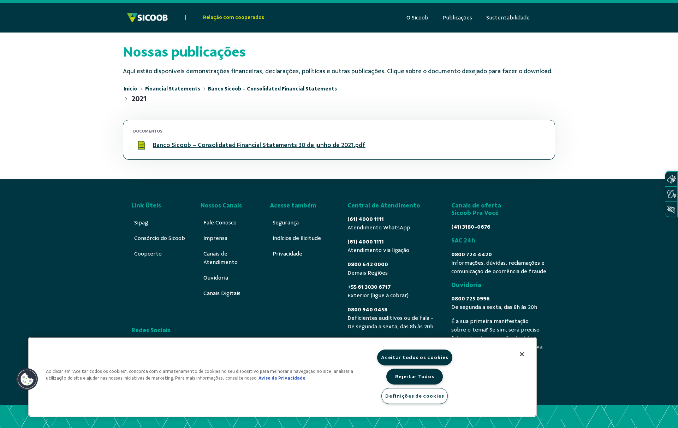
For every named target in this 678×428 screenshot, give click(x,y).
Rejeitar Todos (414, 376)
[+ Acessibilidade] (671, 209)
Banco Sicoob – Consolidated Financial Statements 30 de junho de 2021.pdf (259, 144)
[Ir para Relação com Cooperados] (147, 17)
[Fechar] (522, 354)
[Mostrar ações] (535, 145)
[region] (282, 377)
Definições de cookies (414, 396)
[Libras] (671, 179)
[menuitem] (417, 18)
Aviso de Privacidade (281, 378)
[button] (27, 379)
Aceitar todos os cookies (414, 357)
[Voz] (671, 194)
